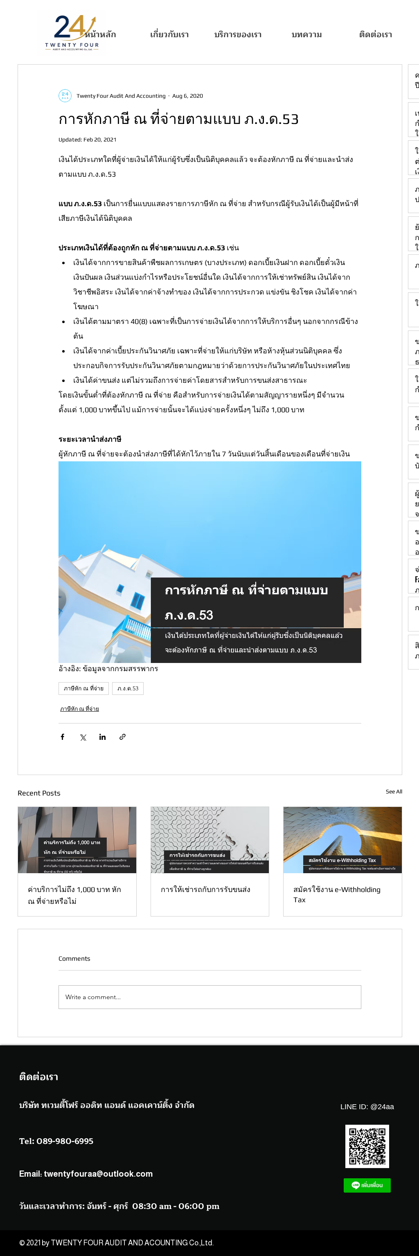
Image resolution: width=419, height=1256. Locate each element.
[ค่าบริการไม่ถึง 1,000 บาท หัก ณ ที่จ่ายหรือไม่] (77, 840)
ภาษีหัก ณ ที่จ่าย (84, 688)
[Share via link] (122, 737)
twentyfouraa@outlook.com (98, 1173)
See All (394, 791)
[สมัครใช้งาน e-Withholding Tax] (343, 840)
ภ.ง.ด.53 (127, 688)
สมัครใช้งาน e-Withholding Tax (337, 894)
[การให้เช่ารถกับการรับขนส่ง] (210, 840)
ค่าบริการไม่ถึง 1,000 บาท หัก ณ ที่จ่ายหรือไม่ (74, 895)
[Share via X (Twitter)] (82, 737)
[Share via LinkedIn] (102, 737)
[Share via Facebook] (62, 737)
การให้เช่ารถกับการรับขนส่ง (205, 889)
